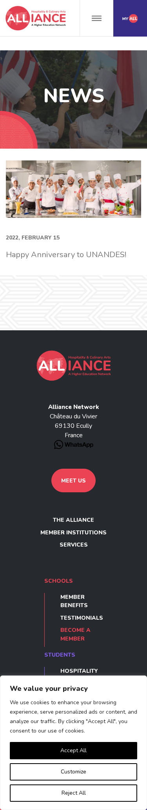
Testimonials (81, 618)
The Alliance (73, 520)
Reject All (74, 793)
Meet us (73, 480)
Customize (73, 771)
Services (74, 545)
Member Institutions (73, 532)
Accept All (73, 750)
